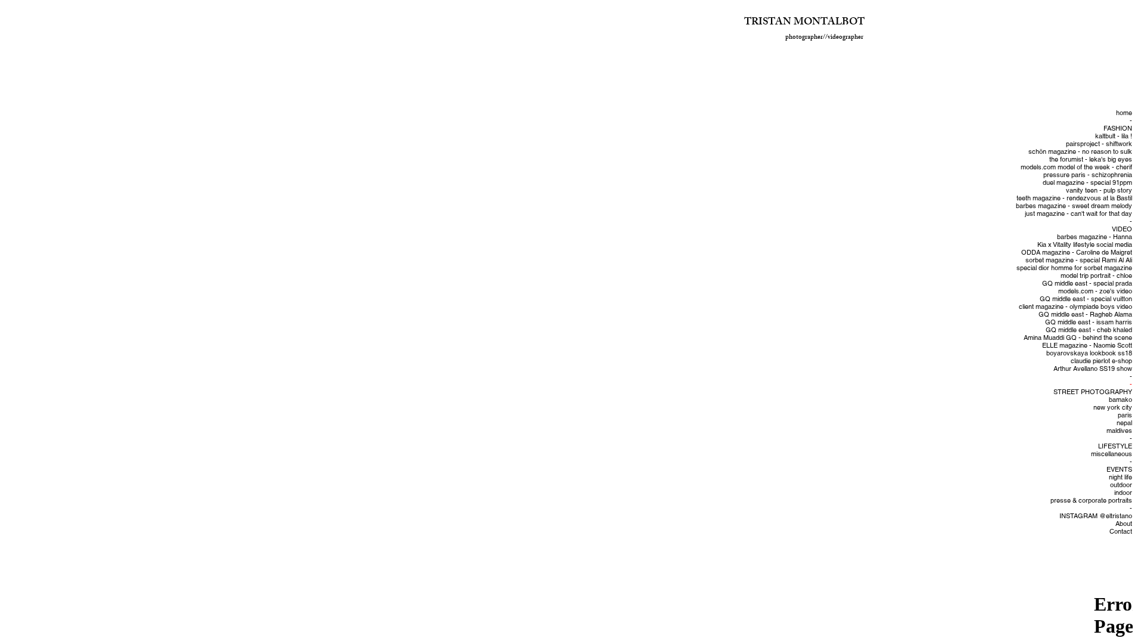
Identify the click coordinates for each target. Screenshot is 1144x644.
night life (1120, 477)
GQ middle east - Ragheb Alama (1085, 314)
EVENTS (1119, 469)
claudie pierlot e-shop (1101, 361)
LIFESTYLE (1115, 446)
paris (1125, 415)
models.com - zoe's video (1095, 291)
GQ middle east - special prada (1087, 283)
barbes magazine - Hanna (1094, 237)
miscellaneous (1111, 454)
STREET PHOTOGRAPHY (1092, 392)
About (1123, 524)
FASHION (1117, 128)
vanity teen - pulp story (1099, 190)
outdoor (1121, 485)
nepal (1124, 423)
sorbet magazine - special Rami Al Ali (1078, 260)
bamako (1120, 400)
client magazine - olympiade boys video (1075, 307)
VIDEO (1122, 229)
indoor (1123, 493)
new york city (1112, 407)
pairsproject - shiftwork (1099, 144)
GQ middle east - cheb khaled (1089, 330)
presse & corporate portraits (1091, 500)
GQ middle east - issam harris (1088, 322)
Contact (1120, 531)
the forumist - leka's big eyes (1090, 159)
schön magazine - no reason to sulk (1080, 152)
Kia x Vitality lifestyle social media (1084, 245)
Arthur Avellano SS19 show (1092, 369)
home (1124, 113)
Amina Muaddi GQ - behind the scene (1078, 338)
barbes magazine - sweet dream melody (1074, 206)
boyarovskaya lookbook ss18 (1089, 353)
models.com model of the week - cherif (1076, 167)
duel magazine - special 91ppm (1087, 183)
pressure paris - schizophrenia (1087, 175)
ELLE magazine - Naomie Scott (1087, 345)
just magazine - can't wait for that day (1078, 214)
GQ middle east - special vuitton (1086, 299)
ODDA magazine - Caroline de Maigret (1076, 252)
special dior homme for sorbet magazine (1074, 268)
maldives (1119, 431)
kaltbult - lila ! (1113, 136)
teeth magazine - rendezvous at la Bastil (1074, 198)
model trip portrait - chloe (1096, 276)
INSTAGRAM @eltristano (1095, 516)
